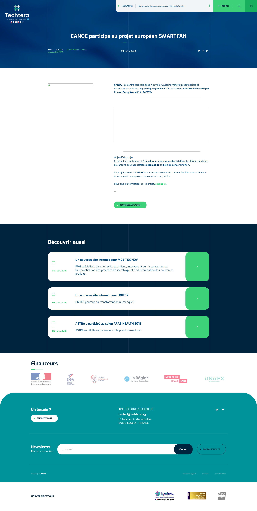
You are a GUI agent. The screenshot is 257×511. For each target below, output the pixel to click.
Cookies (205, 473)
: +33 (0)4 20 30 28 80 (136, 409)
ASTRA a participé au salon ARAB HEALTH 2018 (108, 324)
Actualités (128, 6)
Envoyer (183, 449)
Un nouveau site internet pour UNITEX (101, 295)
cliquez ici (160, 184)
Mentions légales (189, 473)
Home (50, 49)
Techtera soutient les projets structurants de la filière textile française (161, 6)
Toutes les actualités (130, 205)
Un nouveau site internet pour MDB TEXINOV (106, 260)
